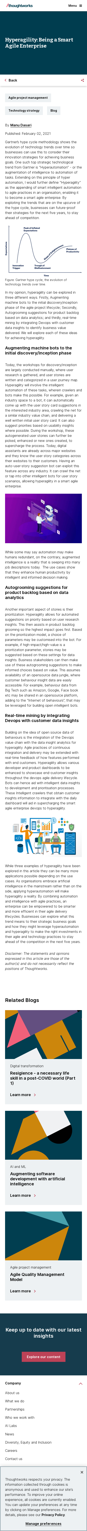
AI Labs (11, 1426)
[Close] (82, 1472)
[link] (43, 1357)
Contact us (13, 1459)
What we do (14, 1401)
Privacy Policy (53, 1515)
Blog (53, 110)
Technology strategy (23, 110)
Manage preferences (44, 1524)
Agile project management (28, 97)
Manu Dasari (20, 125)
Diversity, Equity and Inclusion (28, 1442)
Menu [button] (72, 5)
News (9, 1434)
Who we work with (19, 1417)
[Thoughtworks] (19, 6)
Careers (11, 1450)
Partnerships (14, 1409)
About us (12, 1393)
